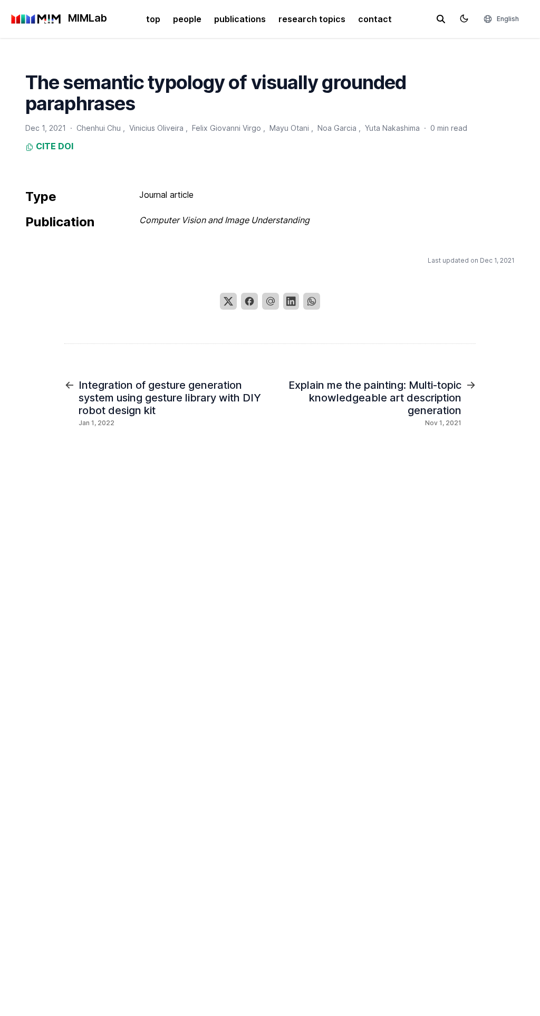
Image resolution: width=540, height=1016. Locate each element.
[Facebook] (249, 301)
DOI (65, 146)
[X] (228, 301)
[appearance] (464, 18)
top (153, 19)
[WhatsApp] (311, 301)
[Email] (270, 301)
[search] (440, 19)
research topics (311, 19)
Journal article (166, 194)
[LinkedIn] (291, 301)
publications (240, 19)
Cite (45, 146)
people (187, 19)
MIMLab (86, 18)
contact (375, 19)
